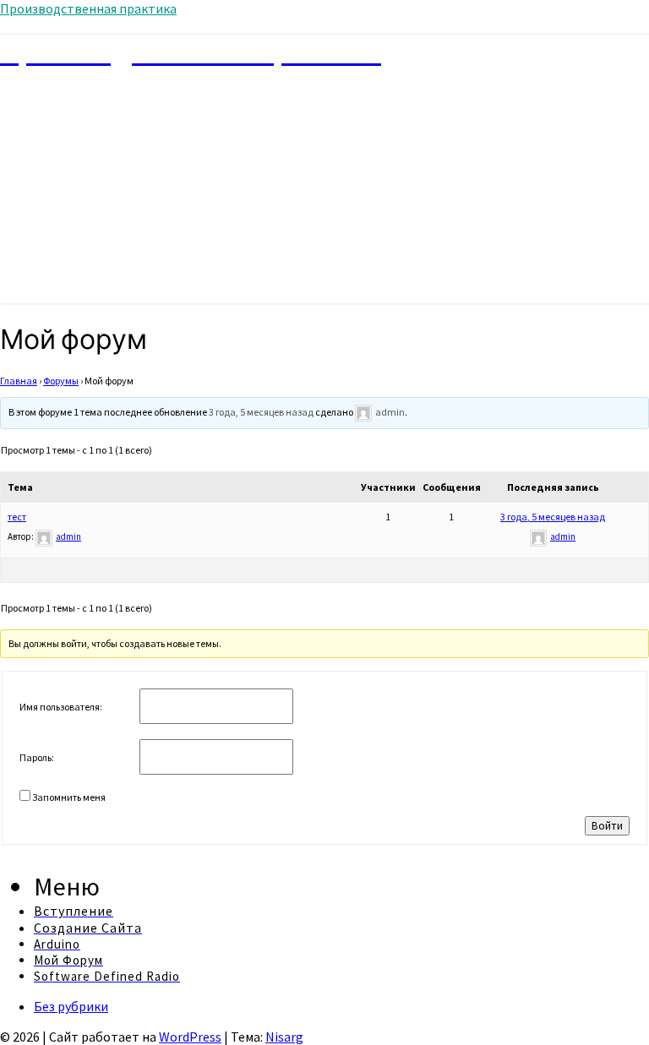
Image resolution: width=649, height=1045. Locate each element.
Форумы (61, 380)
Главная (18, 380)
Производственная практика (88, 8)
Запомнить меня (69, 797)
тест (17, 516)
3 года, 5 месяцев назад (261, 411)
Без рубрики (71, 1006)
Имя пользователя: (60, 706)
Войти (607, 826)
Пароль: (36, 757)
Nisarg (284, 1036)
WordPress (190, 1036)
